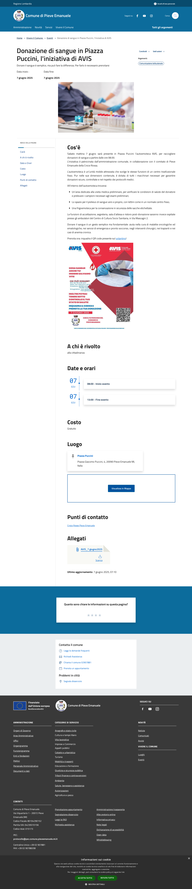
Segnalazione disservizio (66, 814)
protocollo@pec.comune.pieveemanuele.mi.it (35, 839)
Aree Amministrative (23, 735)
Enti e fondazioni (21, 756)
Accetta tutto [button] (85, 878)
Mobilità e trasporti (64, 761)
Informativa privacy (106, 819)
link (123, 872)
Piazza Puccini (85, 456)
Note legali (102, 824)
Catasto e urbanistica (65, 752)
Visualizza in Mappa (121, 488)
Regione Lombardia (22, 3)
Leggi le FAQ (61, 819)
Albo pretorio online (106, 814)
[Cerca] (175, 15)
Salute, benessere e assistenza (69, 785)
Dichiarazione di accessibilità (110, 829)
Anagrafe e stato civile (65, 730)
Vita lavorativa (62, 739)
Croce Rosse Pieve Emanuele (81, 525)
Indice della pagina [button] (28, 142)
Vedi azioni (157, 51)
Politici (16, 761)
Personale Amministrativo (25, 766)
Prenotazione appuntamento (68, 809)
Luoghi (141, 754)
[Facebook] (136, 15)
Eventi (50, 38)
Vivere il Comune (34, 38)
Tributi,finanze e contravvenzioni (70, 775)
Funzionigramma (21, 750)
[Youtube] (143, 15)
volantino (121, 238)
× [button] (189, 858)
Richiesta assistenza (64, 824)
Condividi (143, 51)
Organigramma (20, 745)
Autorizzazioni (62, 790)
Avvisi (141, 740)
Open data (101, 834)
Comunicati (143, 735)
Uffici (15, 740)
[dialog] (96, 872)
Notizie (141, 730)
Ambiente (59, 780)
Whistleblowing (104, 839)
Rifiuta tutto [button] (107, 878)
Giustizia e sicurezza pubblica (69, 770)
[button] (96, 884)
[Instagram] (150, 15)
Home (19, 38)
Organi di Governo (22, 730)
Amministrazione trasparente (111, 809)
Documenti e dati (21, 771)
